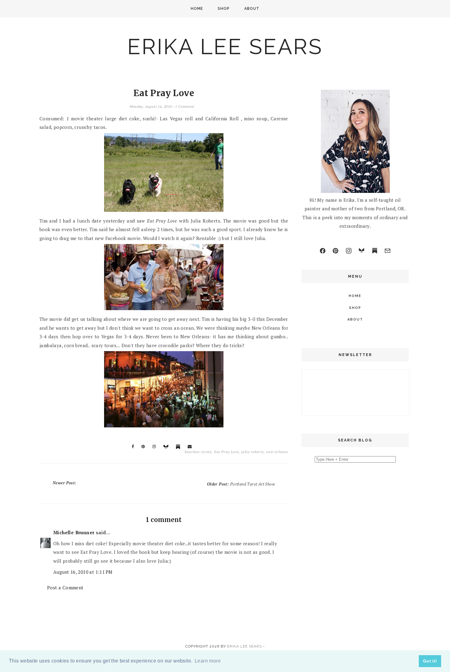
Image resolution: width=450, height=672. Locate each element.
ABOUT (251, 8)
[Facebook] (322, 250)
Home (197, 8)
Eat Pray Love (226, 451)
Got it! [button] (430, 661)
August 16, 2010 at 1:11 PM (82, 572)
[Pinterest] (335, 250)
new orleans (277, 451)
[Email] (387, 250)
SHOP (224, 8)
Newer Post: (65, 483)
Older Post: (241, 484)
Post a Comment (65, 587)
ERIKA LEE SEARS (225, 46)
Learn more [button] (208, 660)
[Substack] (374, 250)
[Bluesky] (361, 250)
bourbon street (198, 451)
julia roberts (252, 451)
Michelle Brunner (73, 532)
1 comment (184, 106)
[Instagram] (348, 250)
